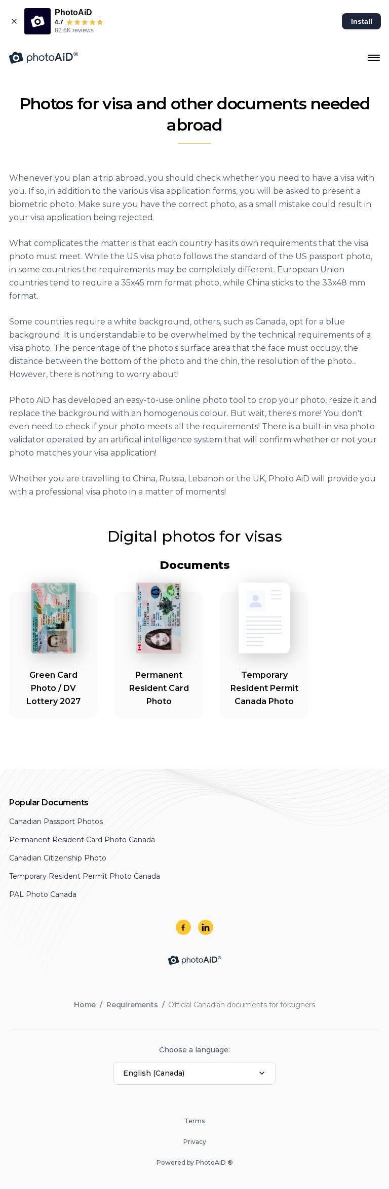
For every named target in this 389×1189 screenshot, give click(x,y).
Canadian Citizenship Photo (57, 858)
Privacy (194, 1141)
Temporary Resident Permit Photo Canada (84, 876)
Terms (194, 1121)
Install (361, 21)
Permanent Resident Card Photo (159, 688)
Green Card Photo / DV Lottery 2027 (53, 688)
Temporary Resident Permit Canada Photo (264, 688)
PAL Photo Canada (42, 894)
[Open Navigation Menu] (374, 58)
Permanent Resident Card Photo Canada (82, 839)
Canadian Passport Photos (56, 821)
